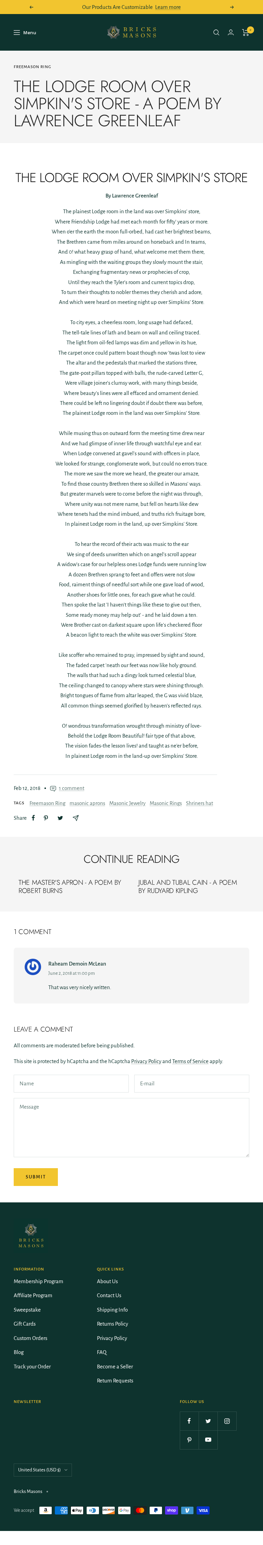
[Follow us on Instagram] (226, 1421)
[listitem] (33, 818)
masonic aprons (87, 803)
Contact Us (109, 1295)
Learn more (168, 7)
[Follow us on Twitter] (208, 1421)
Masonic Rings (166, 803)
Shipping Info (112, 1310)
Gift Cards (25, 1324)
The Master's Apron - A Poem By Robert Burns (69, 887)
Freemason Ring (32, 67)
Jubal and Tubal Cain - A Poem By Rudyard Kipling (187, 887)
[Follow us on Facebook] (189, 1421)
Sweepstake (27, 1310)
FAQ (102, 1352)
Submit (36, 1176)
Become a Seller (115, 1366)
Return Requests (115, 1380)
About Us (107, 1281)
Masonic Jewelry (127, 803)
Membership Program (38, 1281)
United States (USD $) (39, 1469)
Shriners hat (199, 803)
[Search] (216, 32)
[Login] (231, 32)
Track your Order (32, 1366)
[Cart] (245, 32)
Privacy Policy (146, 1061)
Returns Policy (112, 1324)
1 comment (71, 788)
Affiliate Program (33, 1295)
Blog (19, 1352)
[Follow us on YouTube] (208, 1439)
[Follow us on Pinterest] (189, 1439)
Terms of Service (190, 1061)
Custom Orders (30, 1338)
